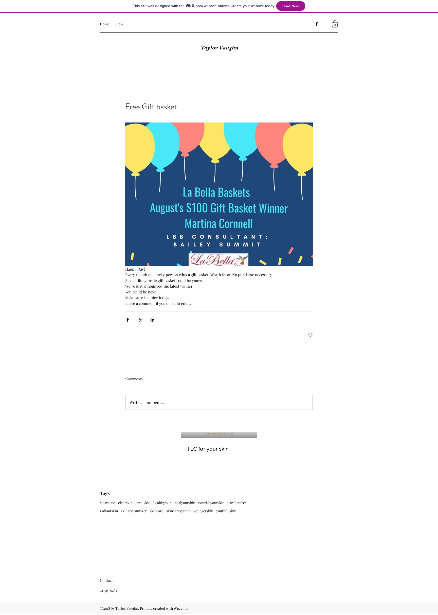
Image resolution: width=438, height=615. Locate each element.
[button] (335, 24)
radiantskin (109, 510)
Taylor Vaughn (220, 47)
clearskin (125, 502)
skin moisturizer (134, 510)
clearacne (107, 502)
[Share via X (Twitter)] (140, 319)
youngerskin (203, 510)
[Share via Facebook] (127, 319)
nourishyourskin (211, 502)
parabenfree (237, 502)
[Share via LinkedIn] (152, 319)
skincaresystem (178, 510)
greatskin (143, 502)
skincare (156, 510)
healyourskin (185, 502)
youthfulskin (226, 510)
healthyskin (162, 502)
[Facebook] (316, 24)
